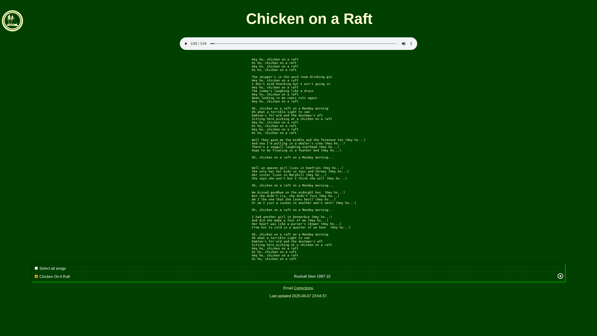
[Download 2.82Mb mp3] (560, 278)
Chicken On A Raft (54, 277)
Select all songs (52, 268)
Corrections (303, 288)
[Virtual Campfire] (12, 30)
